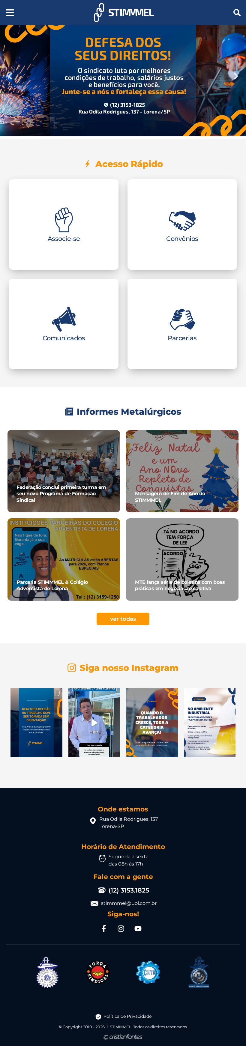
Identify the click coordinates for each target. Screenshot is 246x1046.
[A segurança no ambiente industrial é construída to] (210, 722)
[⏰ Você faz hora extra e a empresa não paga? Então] (94, 722)
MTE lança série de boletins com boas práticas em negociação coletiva (180, 585)
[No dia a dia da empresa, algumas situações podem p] (36, 722)
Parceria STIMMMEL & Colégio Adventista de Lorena (52, 585)
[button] (9, 12)
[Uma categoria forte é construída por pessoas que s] (152, 722)
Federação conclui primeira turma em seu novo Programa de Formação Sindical (61, 493)
